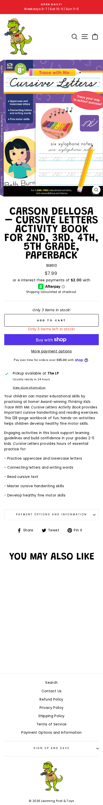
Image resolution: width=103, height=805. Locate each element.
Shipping (33, 292)
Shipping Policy (51, 716)
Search (51, 682)
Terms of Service (51, 724)
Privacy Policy (52, 707)
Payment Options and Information (51, 514)
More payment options (51, 351)
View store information (29, 388)
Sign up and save (52, 748)
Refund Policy (51, 699)
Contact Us (52, 691)
